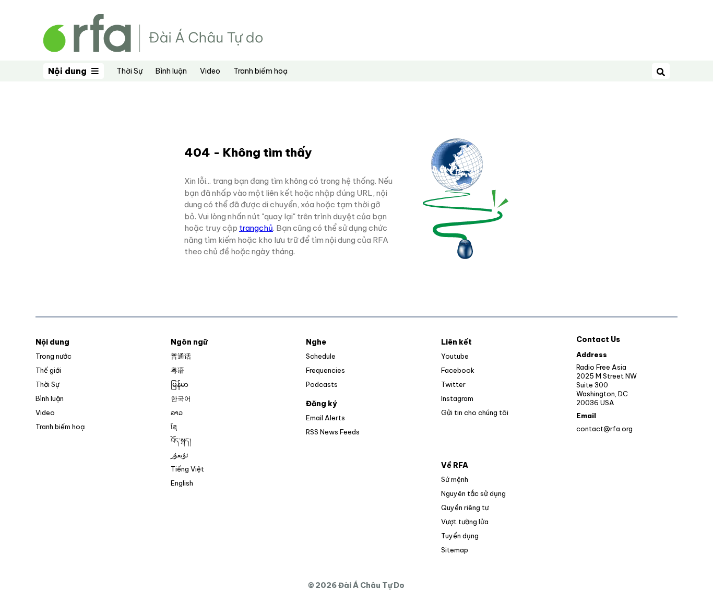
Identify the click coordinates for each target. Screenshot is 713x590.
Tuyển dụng (460, 536)
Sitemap (454, 550)
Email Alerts (325, 418)
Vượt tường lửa (465, 521)
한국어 (181, 398)
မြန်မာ (179, 384)
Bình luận (171, 71)
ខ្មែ (174, 426)
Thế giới (48, 370)
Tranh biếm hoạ (260, 71)
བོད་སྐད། (181, 440)
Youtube (455, 356)
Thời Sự (129, 71)
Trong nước (53, 356)
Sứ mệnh (454, 479)
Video (210, 71)
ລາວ (177, 412)
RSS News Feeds (333, 432)
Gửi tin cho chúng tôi (474, 412)
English (182, 483)
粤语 (177, 370)
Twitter (453, 384)
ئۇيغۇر (179, 455)
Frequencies (325, 370)
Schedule (321, 356)
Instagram (457, 398)
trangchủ (256, 228)
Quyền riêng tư (465, 507)
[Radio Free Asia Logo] (153, 32)
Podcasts (322, 384)
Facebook (457, 370)
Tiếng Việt (187, 469)
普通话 (181, 356)
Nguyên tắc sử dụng (473, 493)
